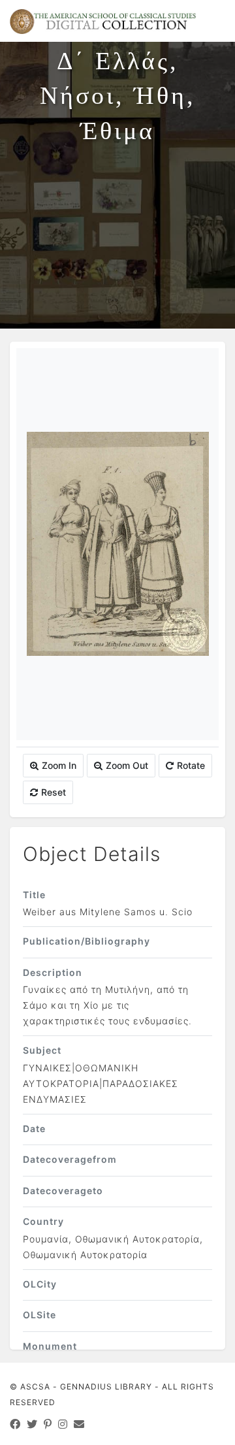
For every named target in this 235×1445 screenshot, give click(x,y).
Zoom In (59, 765)
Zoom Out (127, 765)
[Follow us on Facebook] (15, 1424)
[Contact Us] (79, 1424)
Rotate (191, 765)
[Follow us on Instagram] (63, 1424)
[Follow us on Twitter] (32, 1424)
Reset (53, 792)
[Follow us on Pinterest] (48, 1424)
